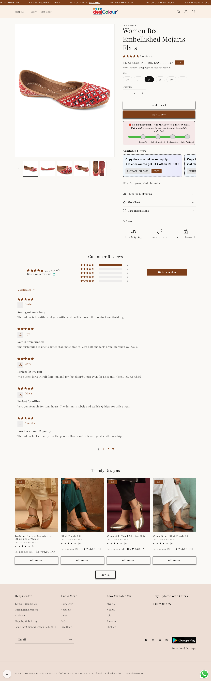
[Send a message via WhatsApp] (204, 674)
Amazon (111, 621)
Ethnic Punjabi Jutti (71, 536)
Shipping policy (114, 673)
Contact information (134, 673)
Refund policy (62, 673)
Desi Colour (28, 673)
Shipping (143, 67)
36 (129, 80)
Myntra (111, 603)
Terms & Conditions (26, 603)
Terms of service (96, 673)
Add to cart (37, 560)
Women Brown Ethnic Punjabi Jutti (171, 536)
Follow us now (162, 603)
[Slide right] (111, 168)
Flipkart (111, 626)
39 (162, 80)
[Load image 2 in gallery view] (47, 168)
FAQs (63, 621)
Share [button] (129, 221)
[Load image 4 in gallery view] (81, 168)
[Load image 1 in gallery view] (30, 168)
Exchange (20, 615)
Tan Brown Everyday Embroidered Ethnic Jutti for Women (33, 537)
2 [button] (104, 448)
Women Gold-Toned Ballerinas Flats (126, 536)
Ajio (109, 615)
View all (105, 574)
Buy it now (159, 114)
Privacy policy (78, 673)
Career (65, 615)
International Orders (26, 609)
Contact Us (67, 603)
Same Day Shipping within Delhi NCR (35, 626)
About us (66, 609)
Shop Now (94, 2)
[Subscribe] (70, 639)
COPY (156, 171)
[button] (21, 11)
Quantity (127, 86)
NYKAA (111, 609)
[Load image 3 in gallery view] (64, 168)
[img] (25, 299)
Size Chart (67, 626)
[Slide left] (18, 168)
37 (140, 80)
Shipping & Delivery (26, 621)
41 (184, 80)
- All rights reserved (43, 673)
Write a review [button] (167, 272)
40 (173, 80)
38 (149, 79)
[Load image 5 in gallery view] (98, 168)
